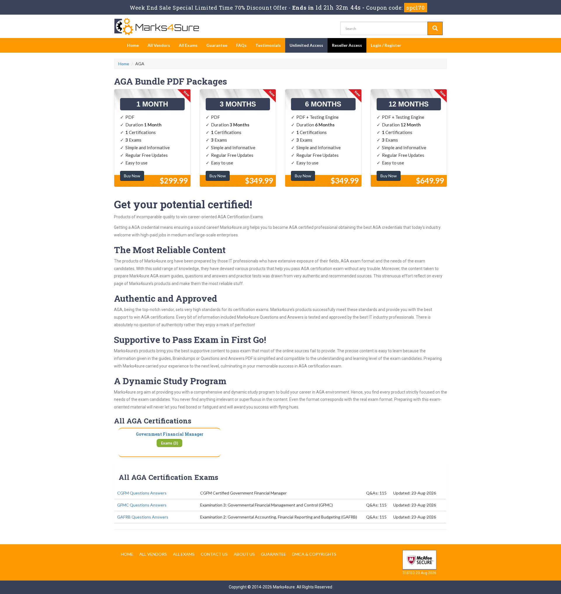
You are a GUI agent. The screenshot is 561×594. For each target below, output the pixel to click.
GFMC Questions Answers (142, 504)
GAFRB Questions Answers (142, 516)
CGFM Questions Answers (142, 492)
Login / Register (386, 45)
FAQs (241, 45)
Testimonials (268, 45)
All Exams (188, 45)
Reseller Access (347, 45)
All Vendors (159, 45)
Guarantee (216, 45)
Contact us (214, 554)
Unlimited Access (306, 45)
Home (133, 45)
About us (244, 554)
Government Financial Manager (169, 434)
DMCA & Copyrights (314, 554)
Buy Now (132, 175)
